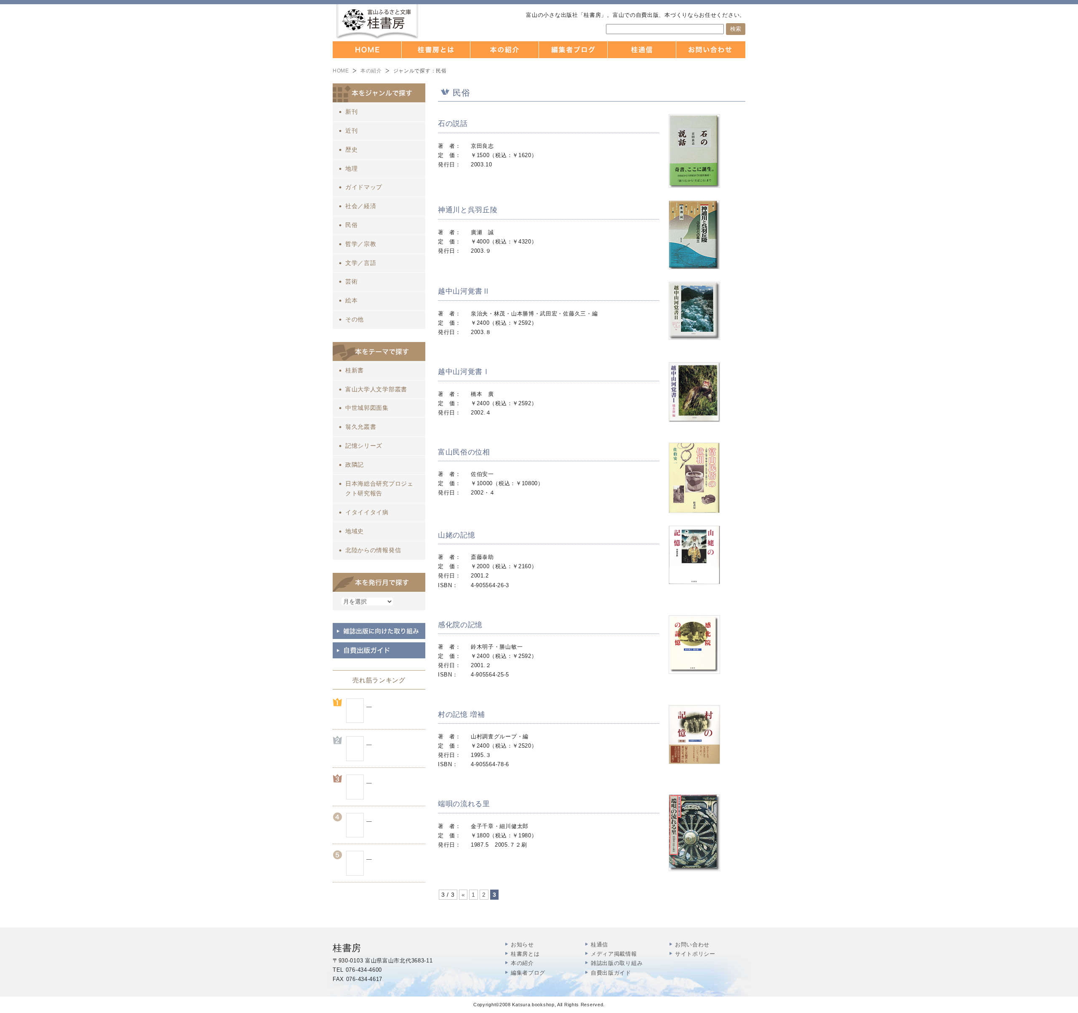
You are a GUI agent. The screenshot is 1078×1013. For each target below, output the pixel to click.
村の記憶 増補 (461, 715)
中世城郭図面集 (367, 407)
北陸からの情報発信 (373, 550)
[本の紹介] (504, 49)
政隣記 (354, 464)
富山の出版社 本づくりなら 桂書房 (377, 21)
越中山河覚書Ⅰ (464, 372)
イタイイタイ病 (367, 512)
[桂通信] (642, 49)
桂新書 (354, 370)
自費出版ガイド (611, 973)
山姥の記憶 (456, 535)
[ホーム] (367, 49)
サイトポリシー (695, 954)
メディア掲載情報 (614, 954)
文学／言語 (360, 262)
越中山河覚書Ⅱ (464, 291)
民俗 (351, 225)
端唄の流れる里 (464, 804)
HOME (341, 71)
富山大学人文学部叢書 (376, 389)
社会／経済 (360, 206)
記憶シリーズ (363, 445)
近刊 (351, 130)
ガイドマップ (363, 187)
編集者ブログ (528, 973)
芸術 (351, 281)
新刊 (351, 111)
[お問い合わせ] (710, 49)
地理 (351, 168)
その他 (354, 319)
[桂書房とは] (436, 49)
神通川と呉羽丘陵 (468, 210)
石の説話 (453, 124)
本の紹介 (371, 71)
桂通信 (599, 944)
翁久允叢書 (360, 426)
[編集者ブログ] (573, 49)
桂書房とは (525, 954)
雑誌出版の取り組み (617, 963)
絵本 (351, 300)
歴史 (351, 149)
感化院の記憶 (460, 625)
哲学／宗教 (360, 244)
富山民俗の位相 (464, 452)
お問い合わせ (692, 944)
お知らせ (522, 944)
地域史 (354, 531)
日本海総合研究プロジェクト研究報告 (379, 488)
